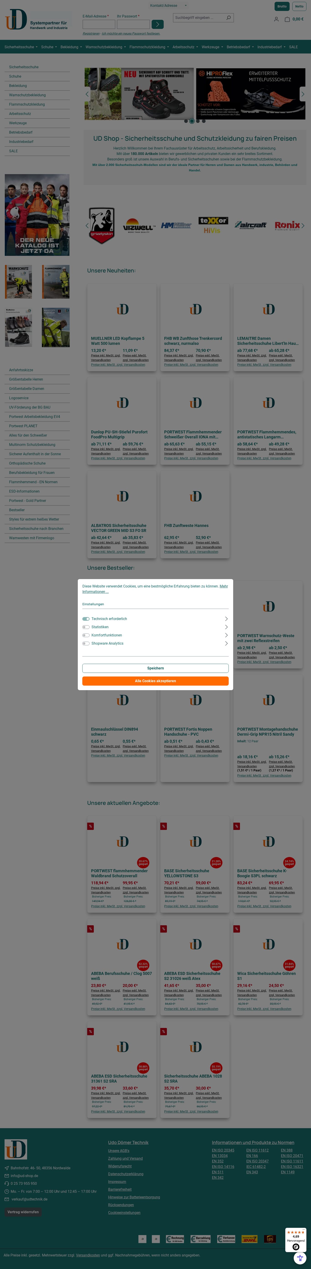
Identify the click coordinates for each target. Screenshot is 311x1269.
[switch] (86, 627)
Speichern (155, 668)
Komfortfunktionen (107, 635)
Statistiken (100, 627)
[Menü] (303, 1230)
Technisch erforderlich (109, 619)
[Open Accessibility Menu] (300, 1258)
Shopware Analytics (107, 643)
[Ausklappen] (226, 618)
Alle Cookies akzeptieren (155, 681)
